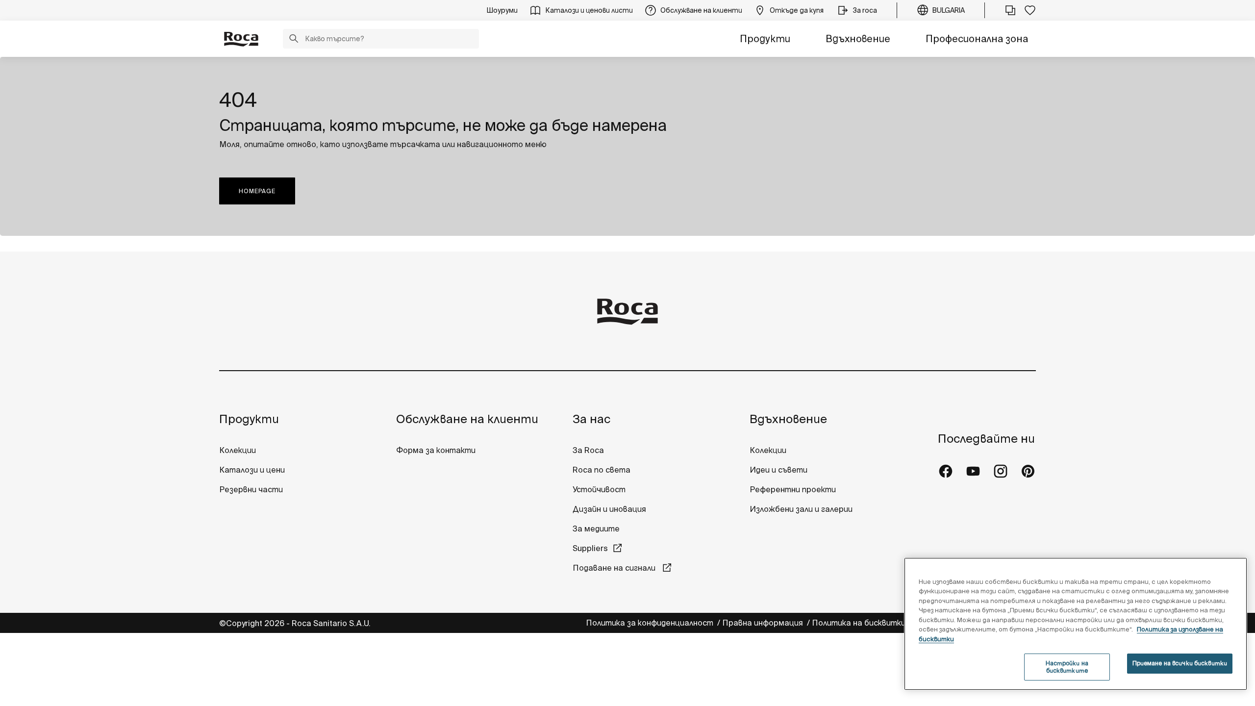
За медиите (596, 528)
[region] (1075, 623)
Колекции (237, 450)
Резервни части (251, 489)
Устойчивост (599, 489)
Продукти (765, 38)
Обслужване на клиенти (467, 419)
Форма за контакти (436, 450)
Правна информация (763, 622)
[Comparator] (1010, 10)
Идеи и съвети (778, 469)
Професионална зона (977, 38)
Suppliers (590, 548)
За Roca (588, 450)
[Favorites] (1030, 10)
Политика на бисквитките (865, 622)
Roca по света (601, 469)
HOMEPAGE (257, 191)
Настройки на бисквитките (1067, 666)
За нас (591, 419)
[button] (294, 40)
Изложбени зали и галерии (802, 508)
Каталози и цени (252, 469)
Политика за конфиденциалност (650, 622)
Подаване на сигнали (615, 567)
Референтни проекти (793, 489)
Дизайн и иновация (609, 508)
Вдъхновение (858, 38)
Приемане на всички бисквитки (1179, 663)
